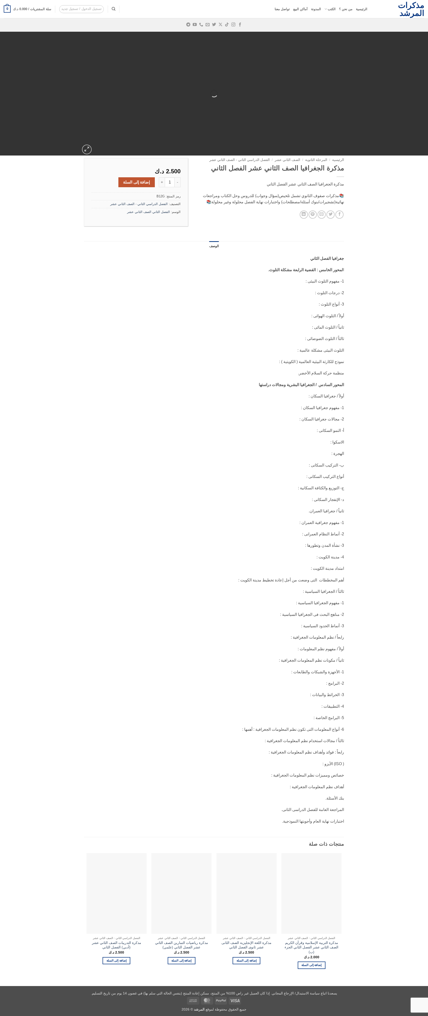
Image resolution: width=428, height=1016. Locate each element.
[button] (81, 9)
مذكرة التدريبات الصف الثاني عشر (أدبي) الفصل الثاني (116, 945)
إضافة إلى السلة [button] (311, 965)
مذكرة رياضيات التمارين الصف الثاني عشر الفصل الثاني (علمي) (181, 945)
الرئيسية (361, 9)
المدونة (316, 9)
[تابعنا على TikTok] (227, 25)
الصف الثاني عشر (287, 160)
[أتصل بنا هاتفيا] (201, 25)
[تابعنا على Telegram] (188, 25)
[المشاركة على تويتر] (330, 214)
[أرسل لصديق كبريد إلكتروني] (322, 214)
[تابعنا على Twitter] (214, 25)
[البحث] (113, 9)
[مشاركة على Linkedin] (304, 214)
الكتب (332, 9)
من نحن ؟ (345, 9)
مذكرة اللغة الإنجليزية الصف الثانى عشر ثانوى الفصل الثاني (246, 945)
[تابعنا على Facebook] (240, 25)
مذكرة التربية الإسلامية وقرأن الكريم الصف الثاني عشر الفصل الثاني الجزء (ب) (311, 947)
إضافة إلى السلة (136, 182)
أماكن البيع (300, 9)
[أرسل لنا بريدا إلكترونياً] (208, 25)
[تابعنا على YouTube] (195, 25)
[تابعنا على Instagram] (233, 25)
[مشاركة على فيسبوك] (339, 214)
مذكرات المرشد (411, 9)
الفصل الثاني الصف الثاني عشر (148, 212)
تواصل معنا (282, 9)
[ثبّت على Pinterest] (313, 214)
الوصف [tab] (214, 246)
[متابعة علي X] (220, 25)
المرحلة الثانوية (316, 160)
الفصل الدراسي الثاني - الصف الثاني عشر (239, 160)
